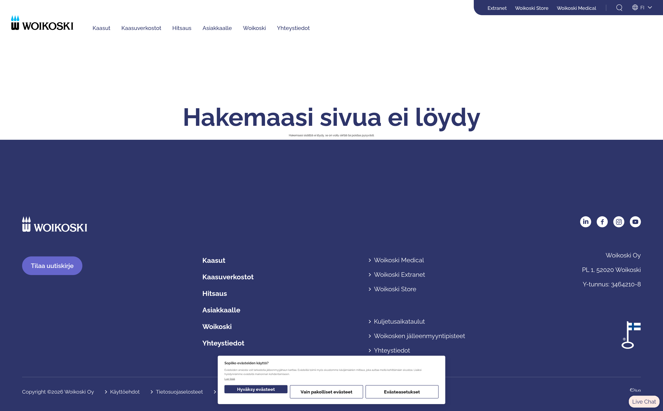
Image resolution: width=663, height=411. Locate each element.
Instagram (618, 221)
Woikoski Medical (576, 8)
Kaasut (101, 28)
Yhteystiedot (293, 28)
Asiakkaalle (217, 28)
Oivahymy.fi (635, 391)
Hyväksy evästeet (256, 389)
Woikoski (254, 28)
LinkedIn (585, 221)
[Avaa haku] (619, 7)
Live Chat (644, 401)
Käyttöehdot (125, 392)
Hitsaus (181, 28)
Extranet (497, 8)
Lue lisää (229, 378)
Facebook (602, 221)
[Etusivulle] (42, 22)
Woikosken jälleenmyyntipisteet (419, 335)
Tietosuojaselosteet (179, 392)
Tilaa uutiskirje (52, 265)
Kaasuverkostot (141, 28)
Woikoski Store (532, 8)
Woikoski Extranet (399, 274)
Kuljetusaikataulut (399, 321)
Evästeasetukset (402, 391)
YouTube (635, 221)
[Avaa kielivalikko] (642, 7)
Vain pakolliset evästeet (326, 391)
